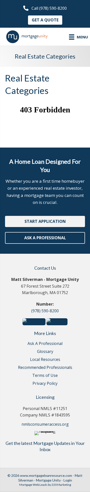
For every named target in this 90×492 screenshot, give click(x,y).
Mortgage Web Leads (33, 485)
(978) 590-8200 (45, 311)
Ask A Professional (45, 343)
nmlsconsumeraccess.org (45, 424)
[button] (45, 8)
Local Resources (45, 359)
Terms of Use (45, 375)
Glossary (45, 351)
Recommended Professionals (45, 367)
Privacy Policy (45, 383)
